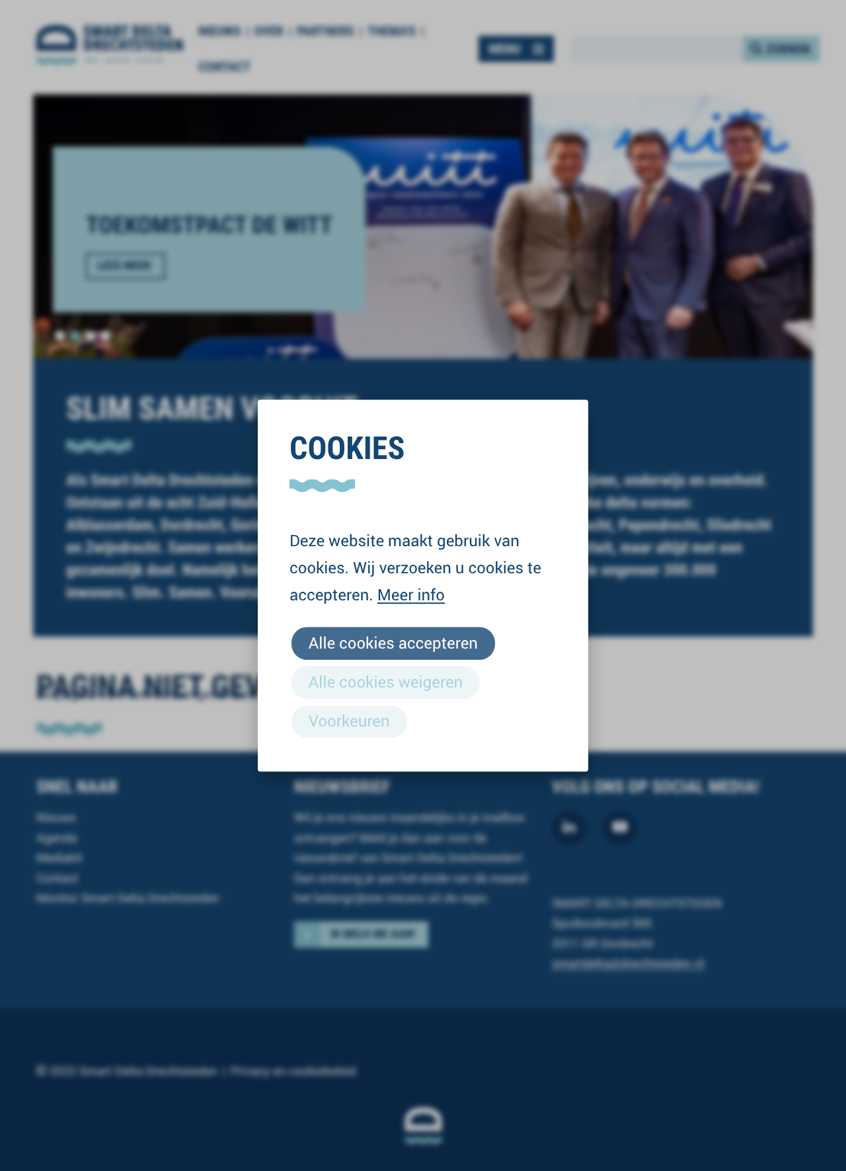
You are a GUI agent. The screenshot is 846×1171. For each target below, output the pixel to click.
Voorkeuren (349, 720)
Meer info (411, 594)
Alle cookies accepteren (393, 642)
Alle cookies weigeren (386, 681)
